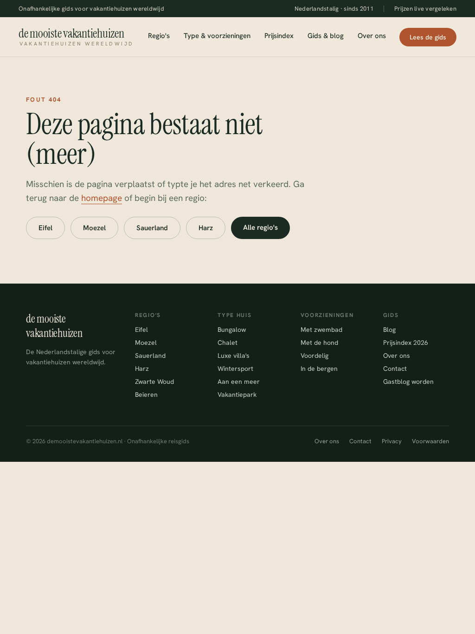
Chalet (228, 342)
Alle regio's (260, 227)
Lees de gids (428, 37)
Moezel (94, 228)
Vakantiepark (237, 394)
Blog (389, 329)
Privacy (392, 441)
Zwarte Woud (154, 381)
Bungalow (232, 329)
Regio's (159, 35)
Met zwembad (321, 329)
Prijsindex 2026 (405, 342)
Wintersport (235, 368)
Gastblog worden (408, 381)
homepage (101, 198)
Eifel (45, 228)
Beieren (146, 394)
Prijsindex (279, 35)
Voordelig (314, 355)
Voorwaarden (430, 441)
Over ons (372, 35)
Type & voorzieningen (217, 35)
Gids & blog (326, 35)
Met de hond (319, 342)
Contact (395, 368)
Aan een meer (239, 381)
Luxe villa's (234, 355)
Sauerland (152, 228)
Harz (206, 228)
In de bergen (319, 368)
